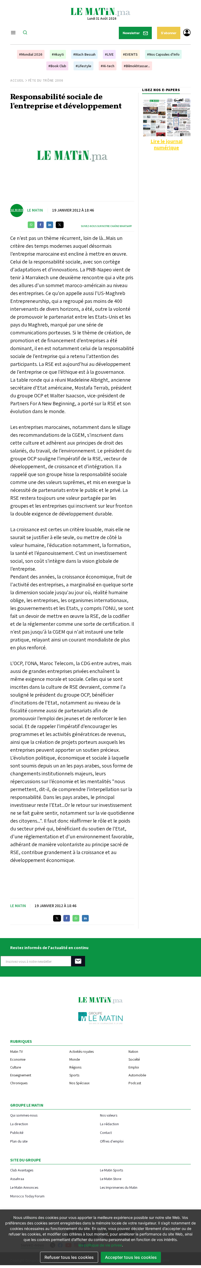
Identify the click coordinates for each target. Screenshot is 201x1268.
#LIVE (109, 54)
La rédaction (109, 1124)
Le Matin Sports (111, 1170)
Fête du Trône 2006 (45, 80)
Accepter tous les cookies (131, 1257)
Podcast (135, 1083)
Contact (106, 1132)
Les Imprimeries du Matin (118, 1187)
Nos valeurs (108, 1115)
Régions (75, 1067)
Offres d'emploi (112, 1141)
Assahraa (17, 1178)
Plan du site (18, 1141)
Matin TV (16, 1051)
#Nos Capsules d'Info (163, 54)
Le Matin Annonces (24, 1187)
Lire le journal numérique (166, 144)
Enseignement (20, 1075)
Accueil (17, 80)
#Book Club (57, 66)
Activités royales (81, 1051)
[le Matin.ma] (100, 11)
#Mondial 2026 (30, 54)
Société (134, 1059)
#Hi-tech (107, 66)
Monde (74, 1059)
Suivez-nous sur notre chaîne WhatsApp (106, 226)
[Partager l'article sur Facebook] (40, 225)
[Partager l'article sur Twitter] (60, 225)
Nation (133, 1051)
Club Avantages (21, 1170)
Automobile (137, 1075)
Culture (15, 1067)
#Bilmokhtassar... (137, 66)
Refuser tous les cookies (69, 1257)
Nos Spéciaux (79, 1083)
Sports (74, 1075)
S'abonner (168, 33)
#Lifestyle (83, 66)
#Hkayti (58, 54)
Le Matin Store (110, 1178)
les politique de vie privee (100, 1245)
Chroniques (18, 1083)
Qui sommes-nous (23, 1115)
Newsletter (132, 33)
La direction (19, 1124)
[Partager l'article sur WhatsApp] (31, 225)
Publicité (16, 1132)
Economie (17, 1059)
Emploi (134, 1067)
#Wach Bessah (84, 54)
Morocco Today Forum (27, 1196)
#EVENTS (130, 54)
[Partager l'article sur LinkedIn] (49, 225)
